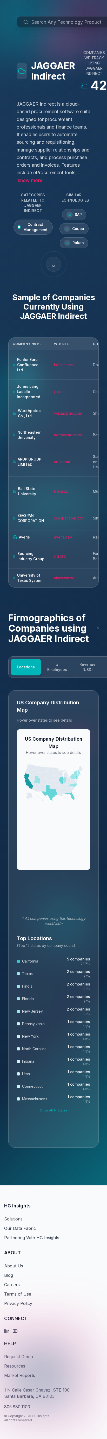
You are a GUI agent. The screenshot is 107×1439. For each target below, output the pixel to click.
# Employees (57, 667)
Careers (12, 1284)
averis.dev (63, 537)
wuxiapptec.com (68, 413)
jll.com (59, 391)
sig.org (60, 556)
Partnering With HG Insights (31, 1237)
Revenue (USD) (87, 667)
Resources (14, 1366)
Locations (26, 667)
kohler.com (63, 364)
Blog (8, 1275)
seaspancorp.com (69, 518)
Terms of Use (17, 1294)
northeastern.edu (68, 435)
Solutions (13, 1219)
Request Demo (18, 1356)
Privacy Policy (18, 1303)
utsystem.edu (65, 578)
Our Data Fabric (20, 1228)
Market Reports (19, 1375)
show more (30, 180)
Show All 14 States (54, 1110)
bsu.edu (61, 491)
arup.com (62, 461)
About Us (13, 1265)
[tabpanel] (53, 919)
